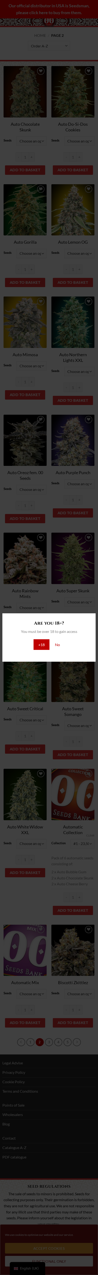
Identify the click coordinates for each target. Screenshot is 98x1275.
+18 (41, 644)
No (57, 644)
